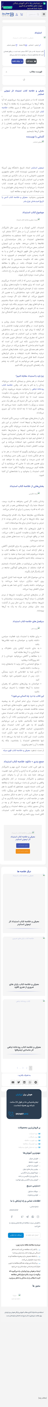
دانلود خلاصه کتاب (23, 845)
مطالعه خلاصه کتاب (22, 851)
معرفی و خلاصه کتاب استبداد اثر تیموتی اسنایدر (24, 923)
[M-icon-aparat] (17, 1216)
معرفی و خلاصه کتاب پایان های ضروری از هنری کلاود (24, 986)
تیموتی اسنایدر (37, 168)
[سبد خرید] (21, 14)
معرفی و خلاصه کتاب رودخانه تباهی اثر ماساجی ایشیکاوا (24, 1048)
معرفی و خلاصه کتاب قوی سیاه (16, 750)
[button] (43, 14)
